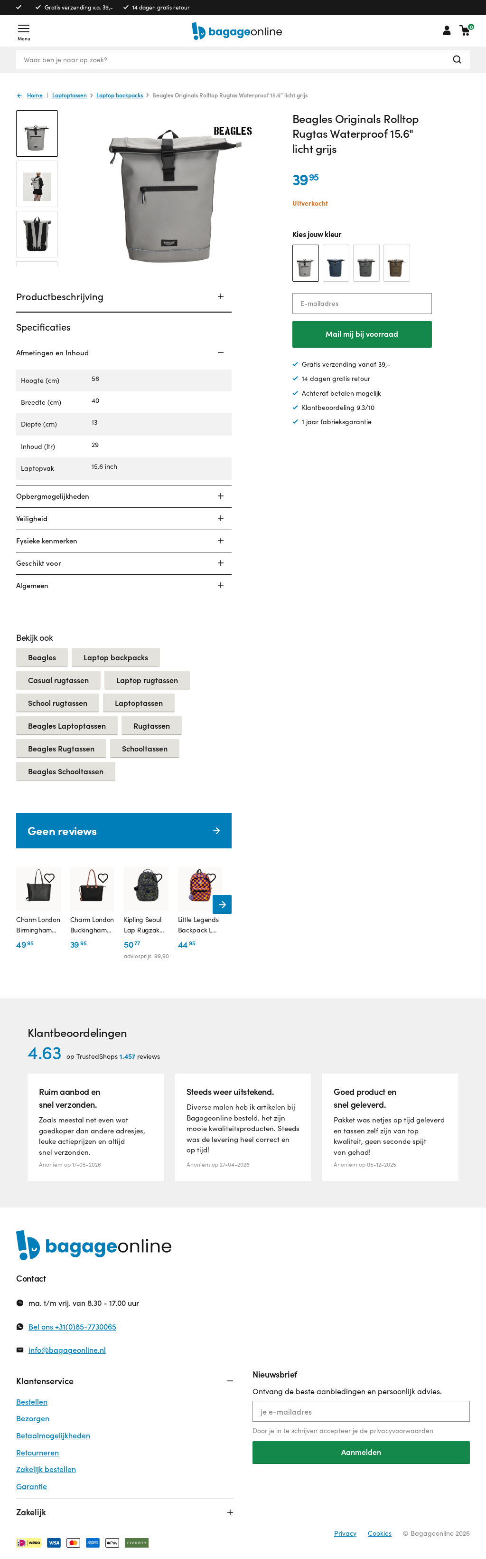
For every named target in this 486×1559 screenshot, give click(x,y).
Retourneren (37, 1452)
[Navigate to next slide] (222, 904)
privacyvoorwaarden (401, 1430)
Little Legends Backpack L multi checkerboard (198, 925)
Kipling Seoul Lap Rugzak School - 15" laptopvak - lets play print (144, 925)
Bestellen (31, 1402)
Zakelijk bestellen (46, 1469)
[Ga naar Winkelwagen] (464, 30)
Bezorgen (32, 1418)
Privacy (345, 1533)
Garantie (31, 1486)
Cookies (380, 1533)
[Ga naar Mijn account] (447, 30)
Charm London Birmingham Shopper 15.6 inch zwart (38, 925)
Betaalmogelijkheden (53, 1435)
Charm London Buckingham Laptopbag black (92, 925)
